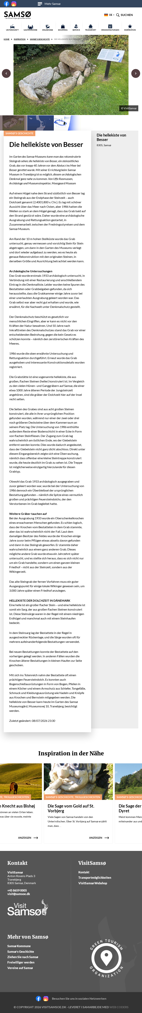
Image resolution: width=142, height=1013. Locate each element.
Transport (90, 30)
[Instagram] (14, 3)
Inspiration (130, 30)
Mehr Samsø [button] (52, 3)
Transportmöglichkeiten (94, 877)
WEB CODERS (119, 1007)
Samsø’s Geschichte (20, 951)
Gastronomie (30, 30)
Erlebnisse (47, 30)
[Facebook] (6, 3)
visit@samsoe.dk (18, 894)
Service (76, 30)
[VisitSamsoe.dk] (17, 15)
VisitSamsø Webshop (92, 883)
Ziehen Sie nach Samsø (22, 957)
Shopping (62, 30)
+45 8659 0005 (17, 890)
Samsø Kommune (19, 946)
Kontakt (83, 872)
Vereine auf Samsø (20, 968)
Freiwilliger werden (20, 962)
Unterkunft (12, 30)
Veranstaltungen (110, 30)
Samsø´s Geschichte (40, 39)
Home (6, 39)
